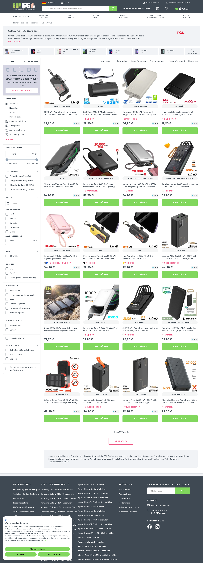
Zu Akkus (14, 108)
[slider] (7, 159)
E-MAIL (67, 3)
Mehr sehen (121, 441)
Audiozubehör (125, 494)
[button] (101, 118)
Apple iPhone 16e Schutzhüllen (92, 489)
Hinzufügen (62, 130)
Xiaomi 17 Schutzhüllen (88, 537)
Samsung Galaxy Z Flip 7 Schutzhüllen (58, 494)
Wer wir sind (18, 498)
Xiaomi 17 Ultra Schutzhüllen (91, 542)
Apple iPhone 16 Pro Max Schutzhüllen (95, 502)
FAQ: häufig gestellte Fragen (26, 489)
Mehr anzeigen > (15, 41)
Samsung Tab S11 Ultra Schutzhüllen (57, 489)
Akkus (49, 23)
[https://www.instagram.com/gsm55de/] (157, 526)
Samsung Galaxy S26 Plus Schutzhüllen (58, 507)
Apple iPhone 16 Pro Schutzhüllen (93, 497)
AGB (15, 516)
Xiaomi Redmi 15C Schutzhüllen (92, 546)
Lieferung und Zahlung (23, 507)
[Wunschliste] (166, 8)
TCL (42, 23)
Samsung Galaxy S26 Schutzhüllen (56, 503)
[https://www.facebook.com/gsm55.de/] (149, 526)
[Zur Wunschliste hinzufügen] (76, 72)
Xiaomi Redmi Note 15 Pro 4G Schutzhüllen (97, 555)
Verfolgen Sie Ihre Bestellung (26, 494)
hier (45, 540)
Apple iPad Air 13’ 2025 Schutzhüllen (94, 528)
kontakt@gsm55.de (160, 505)
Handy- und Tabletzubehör (25, 23)
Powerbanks (15, 117)
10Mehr (9, 139)
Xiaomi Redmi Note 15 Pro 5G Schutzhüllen (97, 559)
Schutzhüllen (124, 489)
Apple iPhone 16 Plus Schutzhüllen (93, 493)
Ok (182, 491)
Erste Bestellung (20, 503)
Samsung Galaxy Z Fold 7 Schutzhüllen (58, 498)
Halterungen (124, 503)
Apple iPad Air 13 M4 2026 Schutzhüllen (96, 533)
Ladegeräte (124, 498)
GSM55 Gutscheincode (23, 511)
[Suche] (113, 8)
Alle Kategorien (21, 16)
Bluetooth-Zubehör (128, 511)
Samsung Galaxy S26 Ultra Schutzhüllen (59, 511)
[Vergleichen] (70, 72)
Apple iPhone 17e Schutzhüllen (92, 511)
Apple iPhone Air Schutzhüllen (91, 515)
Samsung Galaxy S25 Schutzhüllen (56, 516)
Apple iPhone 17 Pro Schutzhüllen (93, 520)
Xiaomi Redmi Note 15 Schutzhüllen (94, 550)
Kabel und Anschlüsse (129, 507)
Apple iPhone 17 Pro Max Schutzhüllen (95, 524)
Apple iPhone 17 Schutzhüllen (91, 506)
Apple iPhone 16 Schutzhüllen (91, 484)
